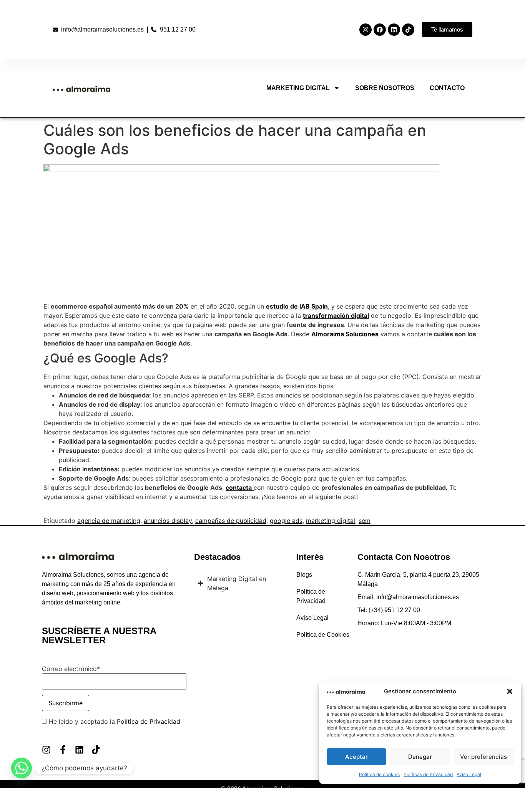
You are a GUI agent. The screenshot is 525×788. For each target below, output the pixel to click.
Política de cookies (379, 774)
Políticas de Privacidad (428, 774)
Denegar (420, 756)
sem (364, 520)
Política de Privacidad (148, 721)
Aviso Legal (469, 774)
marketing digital (330, 520)
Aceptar (356, 756)
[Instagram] (365, 29)
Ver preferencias (483, 756)
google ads (286, 520)
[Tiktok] (408, 29)
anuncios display (168, 520)
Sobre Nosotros (384, 88)
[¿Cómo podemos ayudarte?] (21, 768)
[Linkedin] (394, 29)
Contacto (447, 88)
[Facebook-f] (62, 749)
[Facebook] (380, 29)
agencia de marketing (108, 520)
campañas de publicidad (230, 520)
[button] (509, 691)
